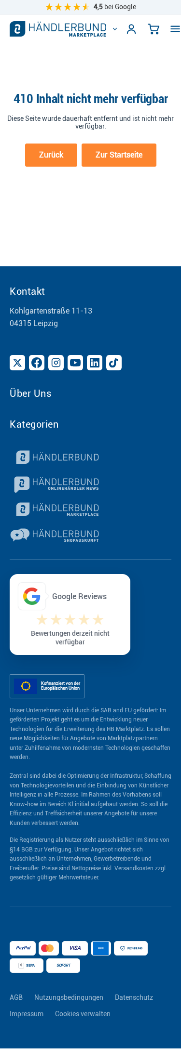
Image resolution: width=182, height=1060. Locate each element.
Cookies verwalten (83, 1014)
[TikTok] (114, 362)
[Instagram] (56, 362)
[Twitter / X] (17, 362)
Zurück (51, 154)
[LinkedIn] (94, 362)
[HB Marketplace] (58, 29)
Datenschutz (134, 997)
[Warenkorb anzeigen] (153, 29)
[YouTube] (75, 362)
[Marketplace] (90, 510)
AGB (16, 997)
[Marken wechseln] (115, 29)
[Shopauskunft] (90, 536)
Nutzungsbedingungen (68, 997)
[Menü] (175, 29)
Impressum (26, 1014)
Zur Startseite (119, 154)
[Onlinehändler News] (90, 484)
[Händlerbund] (90, 458)
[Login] (131, 29)
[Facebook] (36, 362)
